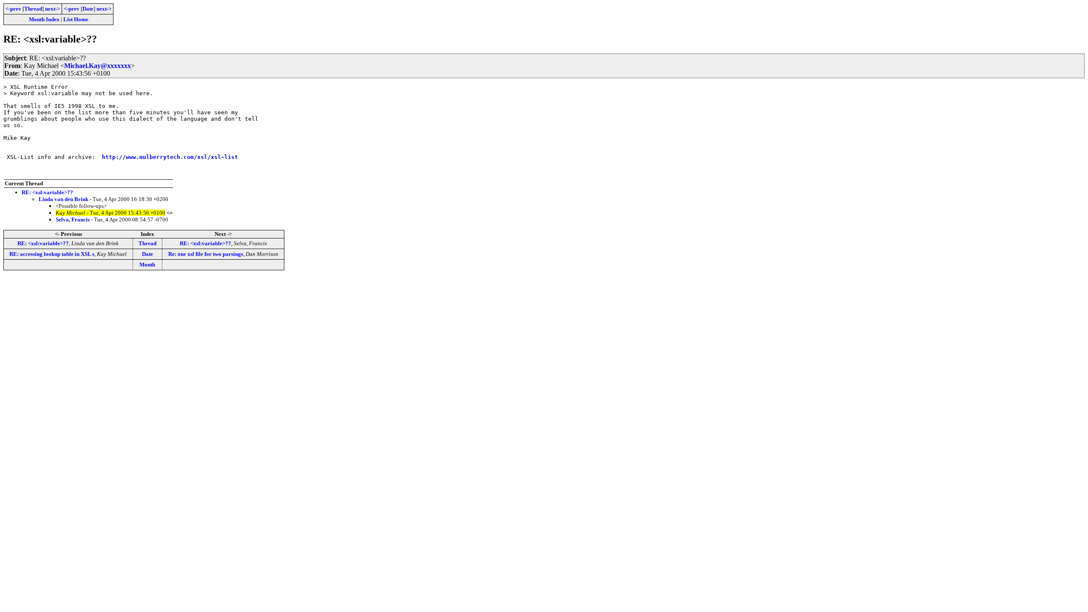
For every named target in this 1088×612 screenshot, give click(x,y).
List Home (75, 19)
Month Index (44, 19)
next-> (52, 9)
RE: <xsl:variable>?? (47, 192)
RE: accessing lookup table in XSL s (51, 254)
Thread (33, 9)
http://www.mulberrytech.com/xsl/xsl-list (170, 157)
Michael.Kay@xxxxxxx (97, 65)
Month (147, 264)
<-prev (13, 9)
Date (88, 9)
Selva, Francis (73, 219)
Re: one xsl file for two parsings (205, 254)
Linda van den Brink (63, 199)
